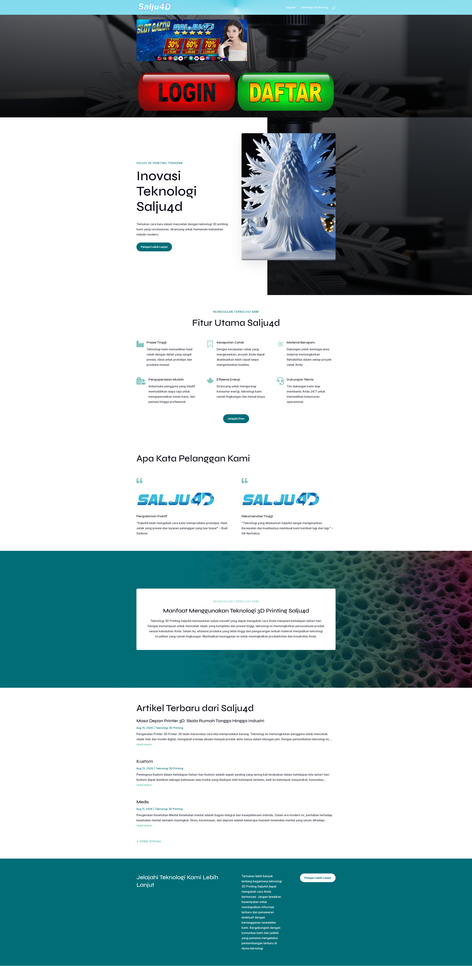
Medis (142, 802)
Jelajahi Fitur (236, 418)
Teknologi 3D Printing (314, 7)
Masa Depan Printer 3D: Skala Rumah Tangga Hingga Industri (200, 720)
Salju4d (290, 7)
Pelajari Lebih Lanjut (154, 246)
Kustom (144, 761)
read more (144, 744)
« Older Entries (148, 841)
